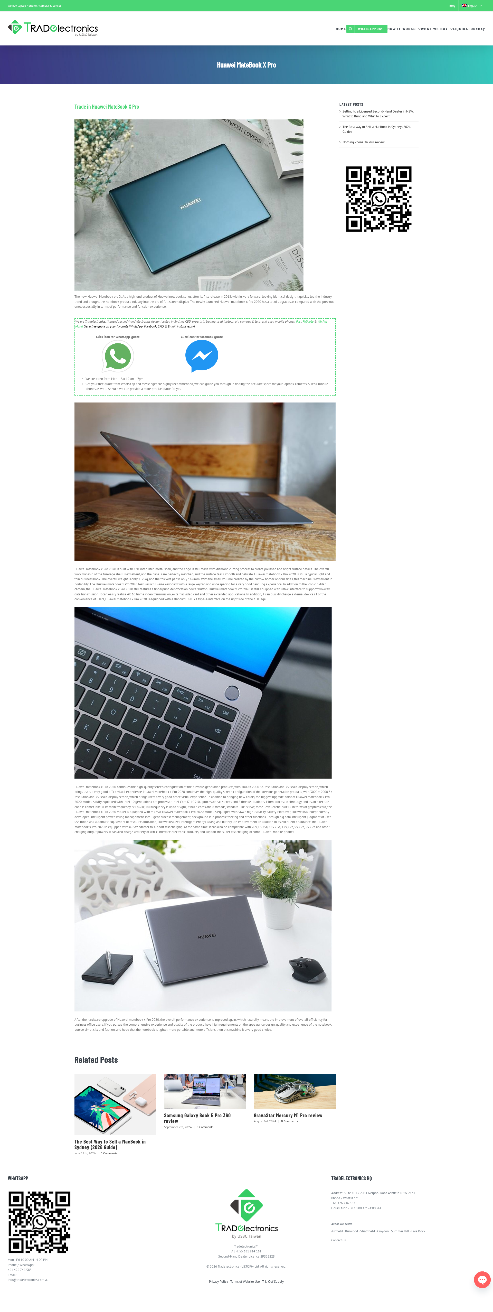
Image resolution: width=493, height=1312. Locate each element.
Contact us (338, 1240)
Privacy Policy (218, 1281)
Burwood (351, 1231)
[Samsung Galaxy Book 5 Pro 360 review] (205, 1091)
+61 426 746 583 (20, 1270)
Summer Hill (400, 1231)
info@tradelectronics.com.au (28, 1280)
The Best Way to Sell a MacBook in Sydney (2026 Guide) (110, 1144)
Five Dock (418, 1231)
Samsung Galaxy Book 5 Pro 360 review (197, 1118)
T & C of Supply (273, 1281)
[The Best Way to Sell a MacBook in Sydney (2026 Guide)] (115, 1104)
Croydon (383, 1231)
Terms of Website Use (245, 1281)
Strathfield (367, 1231)
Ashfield (337, 1231)
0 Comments (109, 1153)
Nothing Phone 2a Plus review (364, 142)
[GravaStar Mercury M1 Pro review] (295, 1091)
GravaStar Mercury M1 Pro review (288, 1115)
